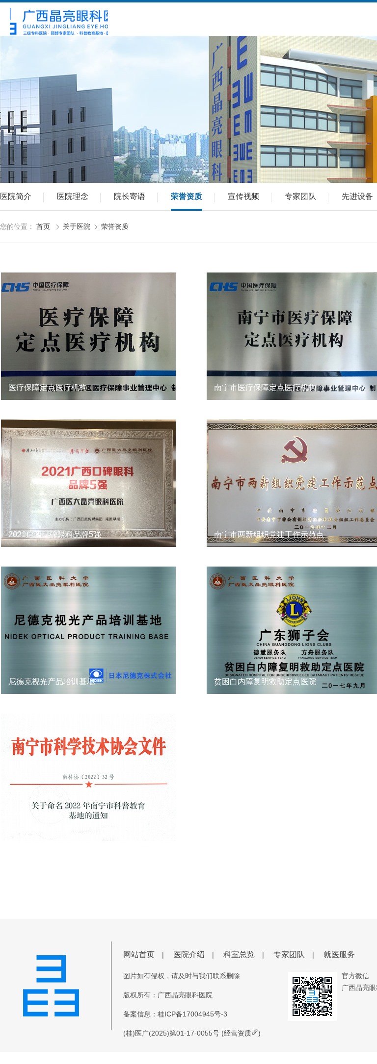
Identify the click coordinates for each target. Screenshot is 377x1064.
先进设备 (357, 196)
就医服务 (339, 954)
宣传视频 (243, 196)
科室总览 (239, 954)
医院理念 (72, 196)
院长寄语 (129, 196)
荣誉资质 (186, 196)
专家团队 (300, 196)
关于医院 (76, 226)
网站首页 (139, 954)
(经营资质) (241, 1033)
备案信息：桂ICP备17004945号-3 (175, 1014)
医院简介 (15, 196)
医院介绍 (189, 954)
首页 (43, 226)
